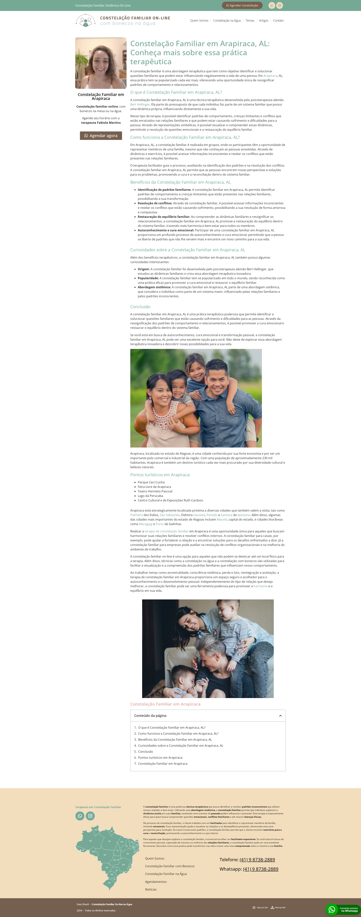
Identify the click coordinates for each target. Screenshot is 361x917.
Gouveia (199, 515)
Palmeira (136, 515)
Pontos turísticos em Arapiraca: (160, 757)
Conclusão (145, 751)
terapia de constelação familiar (167, 531)
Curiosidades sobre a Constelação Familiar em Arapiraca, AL (180, 745)
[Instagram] (279, 5)
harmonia (261, 586)
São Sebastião (170, 515)
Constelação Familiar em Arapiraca (162, 764)
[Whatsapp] (271, 5)
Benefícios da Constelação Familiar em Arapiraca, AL (175, 739)
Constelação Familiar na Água (166, 874)
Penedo (212, 515)
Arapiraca (270, 76)
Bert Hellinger (140, 104)
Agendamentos (156, 882)
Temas (250, 20)
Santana (226, 515)
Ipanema (244, 515)
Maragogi (145, 524)
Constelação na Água (227, 20)
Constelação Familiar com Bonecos (170, 866)
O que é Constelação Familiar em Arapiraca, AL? (171, 727)
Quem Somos (199, 20)
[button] (280, 715)
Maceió (222, 519)
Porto (160, 524)
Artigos (263, 20)
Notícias (151, 889)
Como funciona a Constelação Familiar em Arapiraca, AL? (178, 733)
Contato (278, 20)
